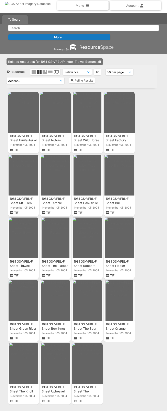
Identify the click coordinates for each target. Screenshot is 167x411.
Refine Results (84, 80)
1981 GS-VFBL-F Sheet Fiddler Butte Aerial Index (119, 266)
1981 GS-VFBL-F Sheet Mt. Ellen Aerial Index (21, 203)
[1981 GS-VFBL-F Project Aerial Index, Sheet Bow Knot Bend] (55, 300)
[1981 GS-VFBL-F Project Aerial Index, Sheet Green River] (23, 300)
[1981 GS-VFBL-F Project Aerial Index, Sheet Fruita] (23, 112)
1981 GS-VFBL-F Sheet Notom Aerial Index (53, 140)
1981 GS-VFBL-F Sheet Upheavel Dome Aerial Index (55, 391)
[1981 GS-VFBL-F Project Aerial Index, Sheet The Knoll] (23, 363)
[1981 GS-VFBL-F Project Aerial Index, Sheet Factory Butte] (119, 112)
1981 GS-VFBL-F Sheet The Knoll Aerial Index (21, 391)
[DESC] (97, 72)
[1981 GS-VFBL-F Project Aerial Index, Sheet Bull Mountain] (119, 175)
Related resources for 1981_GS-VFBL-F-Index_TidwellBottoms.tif (54, 62)
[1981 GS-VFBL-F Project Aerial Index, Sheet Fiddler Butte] (119, 238)
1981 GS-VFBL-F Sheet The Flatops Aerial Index (55, 266)
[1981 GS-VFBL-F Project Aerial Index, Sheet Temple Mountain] (55, 175)
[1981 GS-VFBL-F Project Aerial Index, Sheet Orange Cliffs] (119, 300)
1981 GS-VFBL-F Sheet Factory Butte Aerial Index (119, 140)
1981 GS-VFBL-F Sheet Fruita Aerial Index (23, 140)
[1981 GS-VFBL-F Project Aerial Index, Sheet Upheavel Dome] (55, 363)
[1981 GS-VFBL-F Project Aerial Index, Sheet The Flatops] (55, 238)
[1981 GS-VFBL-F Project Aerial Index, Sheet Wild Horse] (87, 112)
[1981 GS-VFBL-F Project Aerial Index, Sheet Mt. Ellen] (23, 175)
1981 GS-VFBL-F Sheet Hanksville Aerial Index (86, 203)
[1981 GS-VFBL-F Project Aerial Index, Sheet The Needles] (87, 363)
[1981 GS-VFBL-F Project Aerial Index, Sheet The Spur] (87, 300)
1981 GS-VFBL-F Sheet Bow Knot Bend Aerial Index (55, 328)
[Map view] (56, 72)
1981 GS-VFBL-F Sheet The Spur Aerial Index (85, 328)
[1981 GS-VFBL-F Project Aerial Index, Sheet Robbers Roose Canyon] (87, 238)
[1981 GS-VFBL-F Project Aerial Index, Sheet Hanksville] (87, 175)
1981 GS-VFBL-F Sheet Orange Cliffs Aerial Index (119, 328)
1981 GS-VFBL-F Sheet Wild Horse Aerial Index (86, 140)
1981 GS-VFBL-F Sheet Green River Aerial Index (23, 328)
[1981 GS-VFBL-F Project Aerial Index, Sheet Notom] (55, 112)
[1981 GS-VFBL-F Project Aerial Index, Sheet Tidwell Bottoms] (23, 238)
